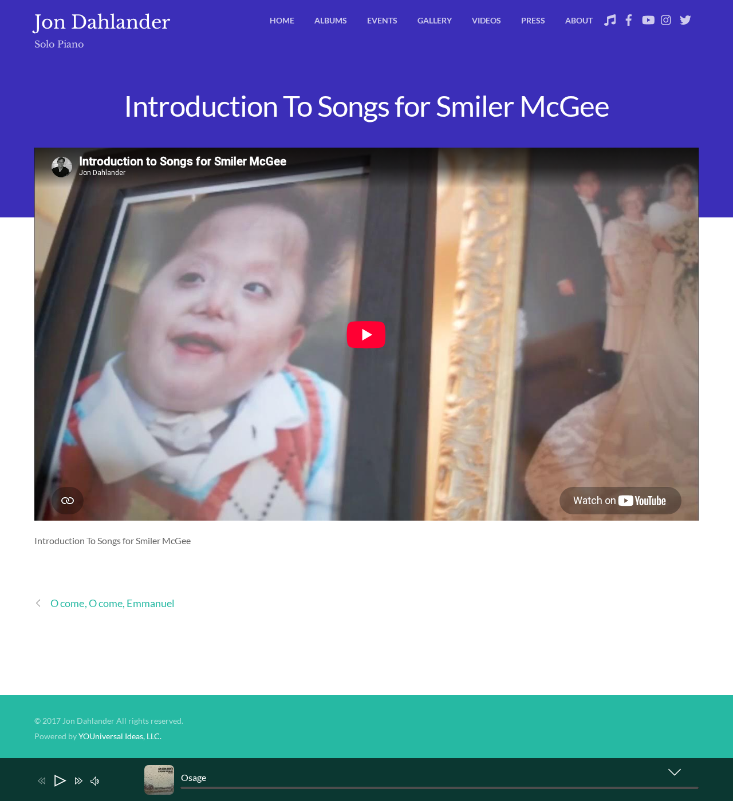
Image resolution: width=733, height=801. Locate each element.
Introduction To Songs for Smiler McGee (366, 105)
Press (533, 20)
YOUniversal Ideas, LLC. (119, 736)
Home (282, 20)
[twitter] (685, 16)
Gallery (434, 20)
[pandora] (610, 16)
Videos (486, 20)
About (579, 20)
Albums (330, 20)
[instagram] (667, 16)
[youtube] (648, 16)
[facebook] (629, 16)
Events (382, 20)
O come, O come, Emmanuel (112, 603)
